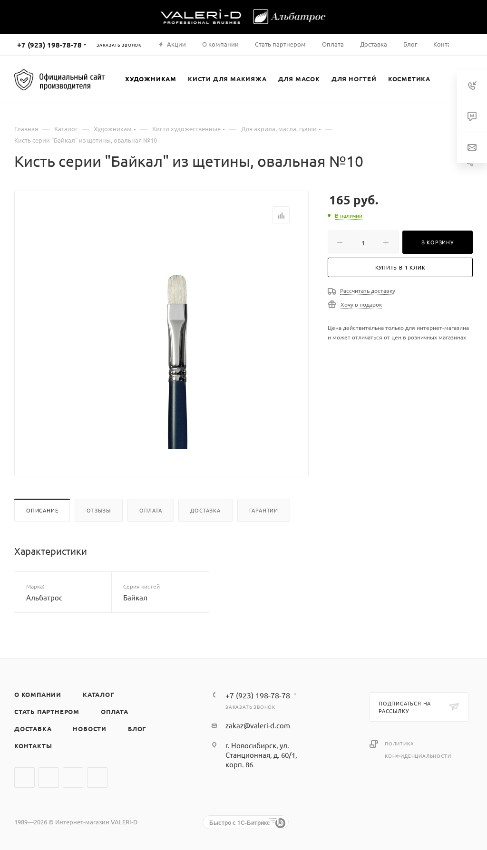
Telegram (49, 777)
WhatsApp (73, 777)
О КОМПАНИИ (37, 694)
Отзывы (99, 510)
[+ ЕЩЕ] (447, 79)
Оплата (150, 510)
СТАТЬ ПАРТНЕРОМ (46, 711)
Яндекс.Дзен (97, 777)
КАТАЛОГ (99, 694)
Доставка (205, 510)
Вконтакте (24, 777)
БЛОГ (137, 728)
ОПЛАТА (114, 711)
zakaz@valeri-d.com (257, 725)
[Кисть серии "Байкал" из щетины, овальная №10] (177, 342)
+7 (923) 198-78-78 (49, 44)
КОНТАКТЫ (33, 746)
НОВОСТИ (90, 728)
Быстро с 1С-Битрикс (239, 822)
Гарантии (263, 510)
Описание (42, 510)
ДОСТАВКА (32, 728)
